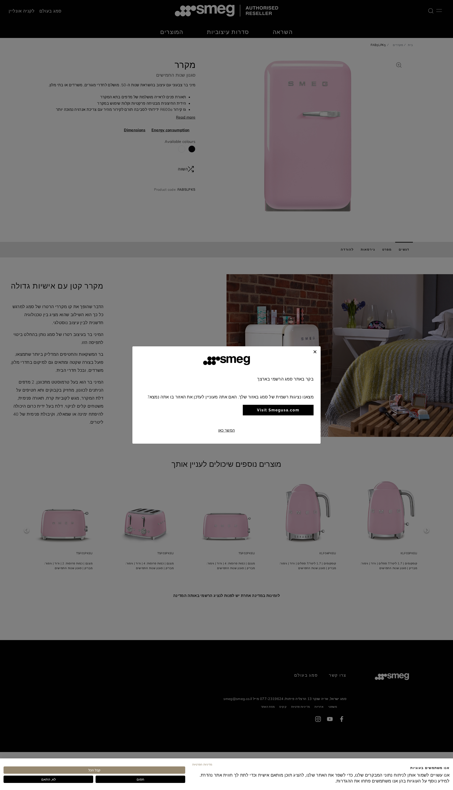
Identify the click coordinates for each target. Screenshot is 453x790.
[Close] (315, 351)
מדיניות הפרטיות (202, 764)
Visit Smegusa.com (278, 410)
